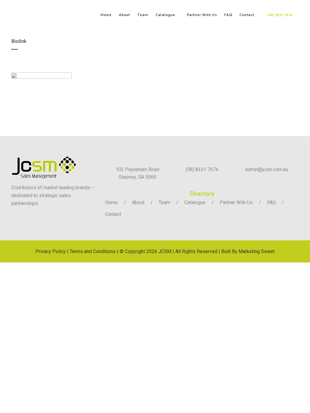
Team (164, 202)
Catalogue (195, 202)
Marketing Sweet (257, 251)
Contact (113, 214)
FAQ (271, 202)
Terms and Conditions (93, 251)
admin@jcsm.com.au (266, 169)
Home (111, 202)
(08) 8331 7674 (202, 169)
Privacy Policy (50, 251)
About (138, 202)
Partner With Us (236, 202)
